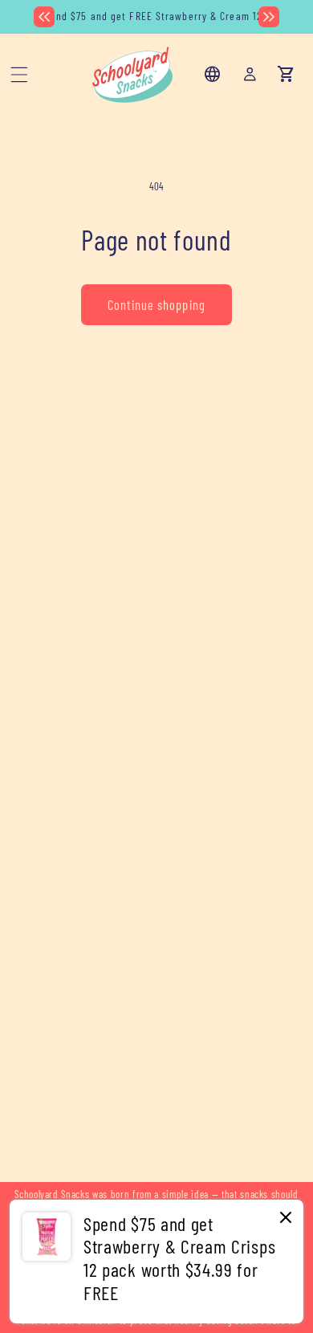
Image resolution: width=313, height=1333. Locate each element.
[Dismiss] (286, 1219)
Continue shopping (156, 304)
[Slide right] (269, 16)
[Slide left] (44, 16)
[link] (156, 1261)
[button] (19, 74)
